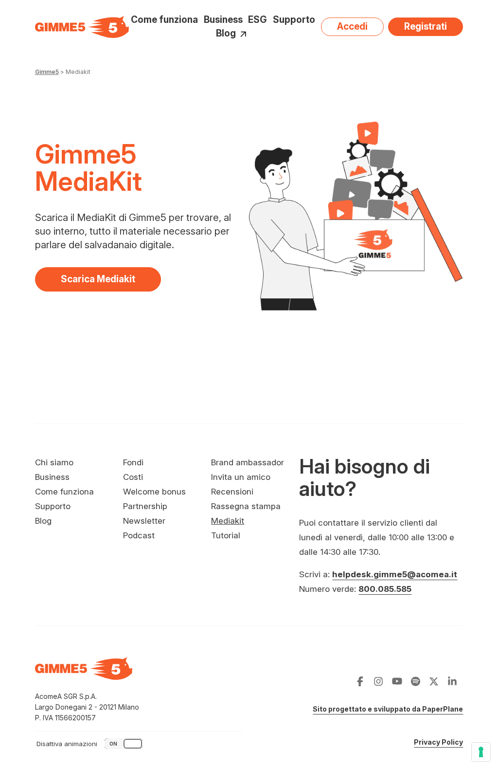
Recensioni (232, 491)
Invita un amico (240, 477)
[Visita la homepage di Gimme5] (82, 27)
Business (223, 19)
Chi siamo (54, 462)
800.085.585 (384, 589)
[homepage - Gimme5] (83, 674)
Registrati (425, 26)
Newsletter (144, 521)
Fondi (133, 462)
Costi (133, 477)
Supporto (294, 19)
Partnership (145, 506)
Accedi (352, 26)
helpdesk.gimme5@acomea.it (394, 574)
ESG (257, 19)
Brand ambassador (247, 462)
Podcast (139, 535)
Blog (226, 33)
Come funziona (164, 19)
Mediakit (227, 521)
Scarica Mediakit (111, 282)
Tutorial (225, 535)
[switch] (90, 743)
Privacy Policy (438, 742)
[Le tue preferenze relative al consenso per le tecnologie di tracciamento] (481, 752)
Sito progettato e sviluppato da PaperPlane (388, 709)
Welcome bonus (154, 491)
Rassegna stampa (246, 506)
